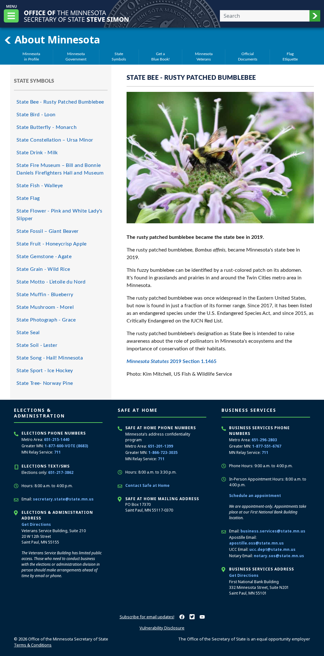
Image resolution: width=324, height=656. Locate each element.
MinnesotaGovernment (75, 56)
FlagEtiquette (290, 56)
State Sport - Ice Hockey (44, 370)
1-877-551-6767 (266, 446)
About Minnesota (56, 39)
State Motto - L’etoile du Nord (51, 281)
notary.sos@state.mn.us (279, 555)
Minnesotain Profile (31, 56)
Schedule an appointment (255, 495)
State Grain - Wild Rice (43, 269)
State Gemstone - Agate (44, 256)
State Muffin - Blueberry (44, 294)
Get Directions (36, 524)
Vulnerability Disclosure (162, 628)
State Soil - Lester (36, 345)
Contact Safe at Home (147, 485)
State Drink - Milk (37, 152)
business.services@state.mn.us (272, 531)
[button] (314, 16)
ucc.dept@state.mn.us (272, 549)
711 (57, 452)
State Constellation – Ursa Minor (54, 140)
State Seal (28, 332)
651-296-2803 (264, 440)
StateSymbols (119, 56)
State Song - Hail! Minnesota (49, 357)
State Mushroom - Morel (45, 307)
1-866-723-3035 (163, 452)
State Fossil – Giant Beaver (47, 231)
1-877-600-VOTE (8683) (66, 446)
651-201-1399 (160, 446)
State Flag (28, 198)
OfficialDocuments (247, 56)
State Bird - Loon (35, 114)
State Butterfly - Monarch (46, 127)
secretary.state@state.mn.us (63, 499)
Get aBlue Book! (160, 56)
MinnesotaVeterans (204, 56)
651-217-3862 (60, 472)
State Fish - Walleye (39, 185)
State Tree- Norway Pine (44, 383)
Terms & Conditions (33, 645)
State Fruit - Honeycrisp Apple (51, 243)
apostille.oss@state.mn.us (256, 543)
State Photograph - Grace (46, 319)
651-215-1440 (56, 439)
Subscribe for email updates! (147, 617)
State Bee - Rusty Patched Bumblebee (60, 102)
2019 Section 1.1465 (171, 361)
